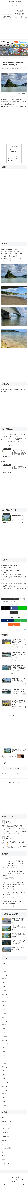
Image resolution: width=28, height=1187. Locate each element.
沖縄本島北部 (16, 598)
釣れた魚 (12, 154)
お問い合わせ (14, 1182)
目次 (12, 146)
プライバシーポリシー (20, 1179)
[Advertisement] (14, 29)
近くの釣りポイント (14, 158)
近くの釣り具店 (13, 156)
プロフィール (7, 1179)
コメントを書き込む (14, 768)
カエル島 (13, 601)
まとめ (11, 160)
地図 (11, 149)
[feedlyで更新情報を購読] (20, 620)
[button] (14, 612)
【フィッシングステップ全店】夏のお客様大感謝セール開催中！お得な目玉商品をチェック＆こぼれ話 (13, 863)
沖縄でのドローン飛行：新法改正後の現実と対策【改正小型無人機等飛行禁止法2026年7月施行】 (13, 884)
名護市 (22, 598)
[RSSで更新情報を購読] (14, 624)
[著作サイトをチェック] (7, 620)
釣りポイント (13, 151)
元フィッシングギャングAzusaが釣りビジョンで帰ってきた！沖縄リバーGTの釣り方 (14, 873)
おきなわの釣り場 (6, 598)
